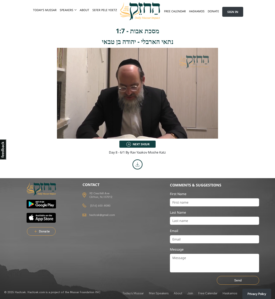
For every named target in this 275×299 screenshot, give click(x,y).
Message (177, 249)
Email (174, 231)
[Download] (137, 164)
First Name (178, 194)
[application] (137, 93)
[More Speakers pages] (75, 10)
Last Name (178, 212)
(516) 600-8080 (100, 205)
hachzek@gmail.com (102, 215)
